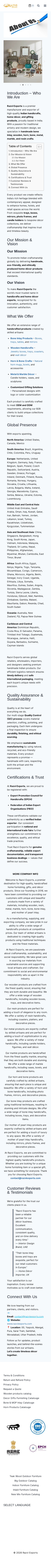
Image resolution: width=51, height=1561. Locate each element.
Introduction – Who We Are (23, 151)
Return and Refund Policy (16, 1380)
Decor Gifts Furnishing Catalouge (21, 1398)
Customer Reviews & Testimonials (20, 182)
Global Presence (19, 167)
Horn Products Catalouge (17, 1407)
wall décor (20, 355)
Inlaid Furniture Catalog (25, 1489)
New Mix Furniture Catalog (25, 1494)
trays (13, 341)
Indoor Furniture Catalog (25, 1485)
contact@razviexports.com (25, 1178)
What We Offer (18, 164)
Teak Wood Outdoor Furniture (25, 1476)
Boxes (38, 338)
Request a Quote (12, 1389)
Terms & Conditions (13, 1375)
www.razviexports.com (19, 1323)
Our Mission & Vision (21, 154)
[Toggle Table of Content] (38, 146)
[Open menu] (45, 5)
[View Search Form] (38, 5)
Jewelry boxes (18, 351)
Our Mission (20, 157)
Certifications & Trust (21, 177)
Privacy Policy (11, 1384)
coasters (38, 351)
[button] (6, 61)
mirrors (33, 341)
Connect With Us (19, 187)
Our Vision (20, 161)
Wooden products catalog (17, 1393)
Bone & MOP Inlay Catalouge (18, 1402)
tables (20, 341)
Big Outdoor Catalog (25, 1480)
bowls (26, 364)
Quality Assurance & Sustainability (21, 172)
